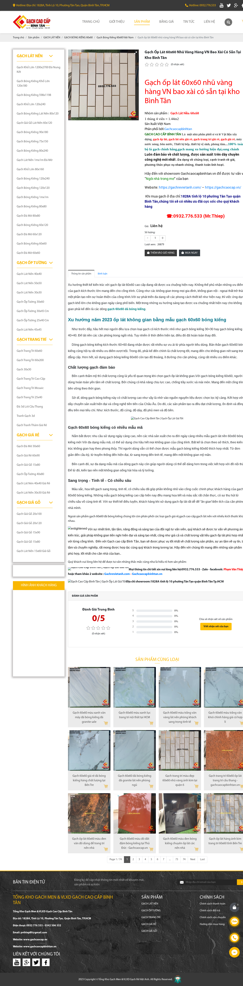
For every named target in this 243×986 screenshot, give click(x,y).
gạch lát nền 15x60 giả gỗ (33, 551)
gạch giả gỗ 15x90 (28, 532)
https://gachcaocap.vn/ (223, 187)
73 (176, 859)
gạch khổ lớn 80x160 (30, 169)
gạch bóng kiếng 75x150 (32, 141)
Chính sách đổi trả (210, 910)
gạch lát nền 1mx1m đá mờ (34, 160)
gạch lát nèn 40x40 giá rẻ (33, 483)
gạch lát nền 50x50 (29, 283)
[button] (136, 53)
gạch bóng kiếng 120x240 (33, 178)
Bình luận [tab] (102, 274)
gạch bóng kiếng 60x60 (32, 243)
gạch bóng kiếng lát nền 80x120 (37, 113)
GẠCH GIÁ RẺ (28, 435)
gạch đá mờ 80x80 (28, 215)
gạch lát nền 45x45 (29, 329)
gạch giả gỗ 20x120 (29, 523)
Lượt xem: (150, 244)
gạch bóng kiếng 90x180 (32, 132)
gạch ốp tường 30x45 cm (33, 311)
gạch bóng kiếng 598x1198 (34, 95)
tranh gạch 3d (26, 416)
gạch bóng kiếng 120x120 (33, 188)
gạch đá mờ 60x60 (28, 253)
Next (192, 859)
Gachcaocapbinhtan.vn (147, 574)
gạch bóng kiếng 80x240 (32, 150)
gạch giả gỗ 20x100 (29, 514)
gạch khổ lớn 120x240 (31, 104)
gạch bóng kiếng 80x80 (32, 206)
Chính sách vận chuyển (213, 917)
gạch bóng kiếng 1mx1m (32, 197)
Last (202, 859)
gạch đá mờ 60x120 (29, 234)
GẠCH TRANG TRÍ (31, 340)
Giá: (147, 226)
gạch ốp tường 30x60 (30, 301)
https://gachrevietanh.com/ (180, 187)
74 (184, 859)
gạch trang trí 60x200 (30, 360)
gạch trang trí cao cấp (31, 378)
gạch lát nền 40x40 (29, 274)
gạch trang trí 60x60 (29, 351)
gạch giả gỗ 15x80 (28, 464)
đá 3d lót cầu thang (30, 406)
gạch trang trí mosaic (30, 388)
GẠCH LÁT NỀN (30, 56)
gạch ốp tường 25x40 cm (33, 320)
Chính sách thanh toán (212, 903)
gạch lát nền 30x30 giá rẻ (33, 492)
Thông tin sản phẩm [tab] (81, 274)
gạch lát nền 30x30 (29, 292)
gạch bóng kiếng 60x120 (32, 225)
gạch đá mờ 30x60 (28, 446)
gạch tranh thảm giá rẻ (32, 425)
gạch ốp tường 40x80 (30, 474)
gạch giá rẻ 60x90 (28, 455)
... (170, 859)
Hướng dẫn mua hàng (212, 924)
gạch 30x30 (24, 369)
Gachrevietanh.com (117, 574)
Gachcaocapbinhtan (178, 129)
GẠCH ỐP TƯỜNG (32, 263)
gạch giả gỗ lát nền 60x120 (34, 123)
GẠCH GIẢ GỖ (28, 503)
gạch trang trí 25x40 (29, 397)
